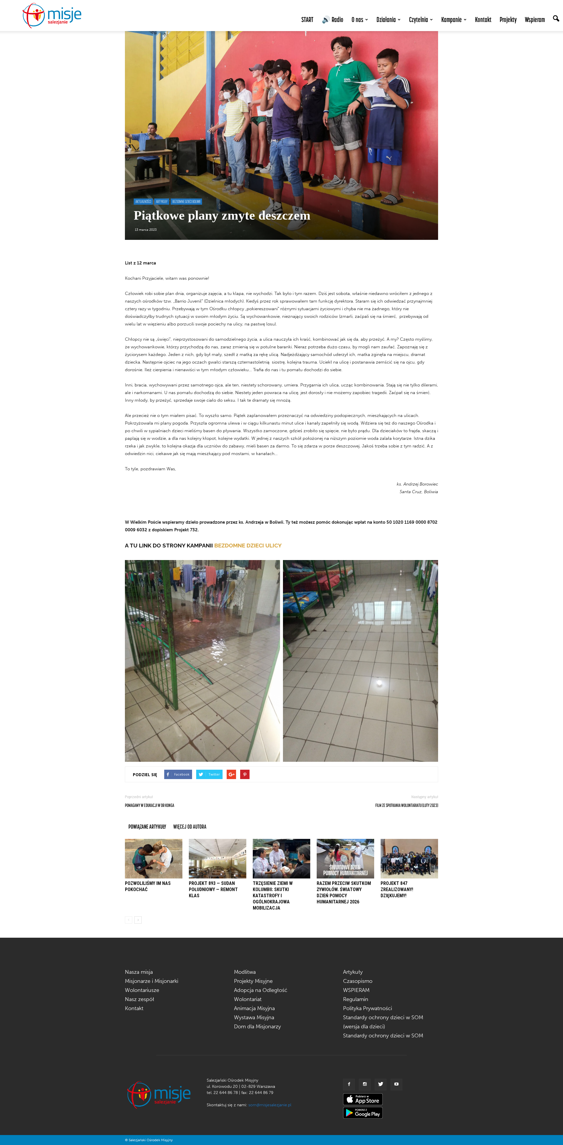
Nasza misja (139, 972)
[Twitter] (380, 1084)
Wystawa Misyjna (254, 1017)
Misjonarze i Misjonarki (151, 981)
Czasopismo (357, 981)
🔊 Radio (332, 19)
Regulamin (355, 999)
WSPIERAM (356, 990)
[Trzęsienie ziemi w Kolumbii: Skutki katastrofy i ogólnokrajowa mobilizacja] (281, 858)
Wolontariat (248, 999)
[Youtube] (396, 1084)
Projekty (508, 19)
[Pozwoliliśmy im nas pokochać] (153, 858)
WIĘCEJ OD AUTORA (189, 826)
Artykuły (353, 972)
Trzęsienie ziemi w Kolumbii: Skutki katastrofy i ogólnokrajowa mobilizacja (273, 896)
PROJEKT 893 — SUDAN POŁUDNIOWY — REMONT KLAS (213, 889)
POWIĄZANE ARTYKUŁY (147, 826)
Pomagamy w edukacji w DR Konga (149, 805)
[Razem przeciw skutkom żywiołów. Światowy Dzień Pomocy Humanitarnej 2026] (345, 858)
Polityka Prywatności (367, 1008)
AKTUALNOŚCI (143, 201)
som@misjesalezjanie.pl (269, 1104)
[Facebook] (349, 1084)
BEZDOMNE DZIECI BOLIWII (186, 201)
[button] (556, 19)
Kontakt (483, 19)
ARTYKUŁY (161, 201)
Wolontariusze (142, 990)
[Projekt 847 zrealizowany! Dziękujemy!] (409, 858)
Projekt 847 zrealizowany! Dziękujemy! (397, 889)
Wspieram (535, 19)
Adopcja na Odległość (260, 990)
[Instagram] (365, 1084)
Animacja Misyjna (254, 1008)
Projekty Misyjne (253, 981)
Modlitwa (245, 972)
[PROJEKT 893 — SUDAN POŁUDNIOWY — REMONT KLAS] (217, 858)
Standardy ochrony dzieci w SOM (383, 1035)
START (307, 19)
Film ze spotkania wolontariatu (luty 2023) (406, 805)
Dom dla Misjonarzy (257, 1026)
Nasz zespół (139, 999)
